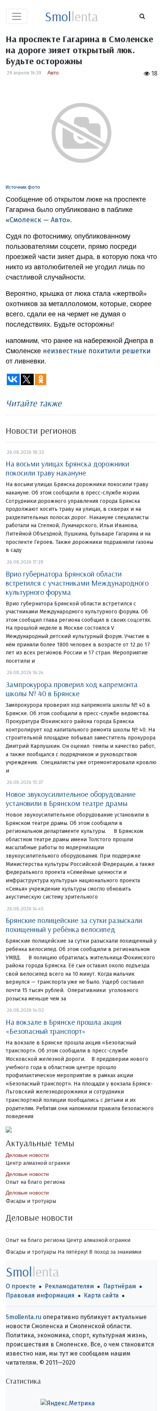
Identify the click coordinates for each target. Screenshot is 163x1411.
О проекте (21, 1286)
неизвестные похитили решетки (96, 351)
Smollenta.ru (23, 1317)
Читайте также (33, 403)
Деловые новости (27, 1155)
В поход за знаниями (115, 1252)
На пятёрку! (73, 1252)
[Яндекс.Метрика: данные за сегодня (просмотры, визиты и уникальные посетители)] (68, 1403)
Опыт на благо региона (35, 1182)
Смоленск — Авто (37, 220)
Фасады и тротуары (31, 1201)
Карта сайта (101, 1295)
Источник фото (23, 187)
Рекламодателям (69, 1286)
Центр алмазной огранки (38, 1163)
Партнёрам (119, 1286)
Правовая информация (40, 1295)
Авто (53, 73)
